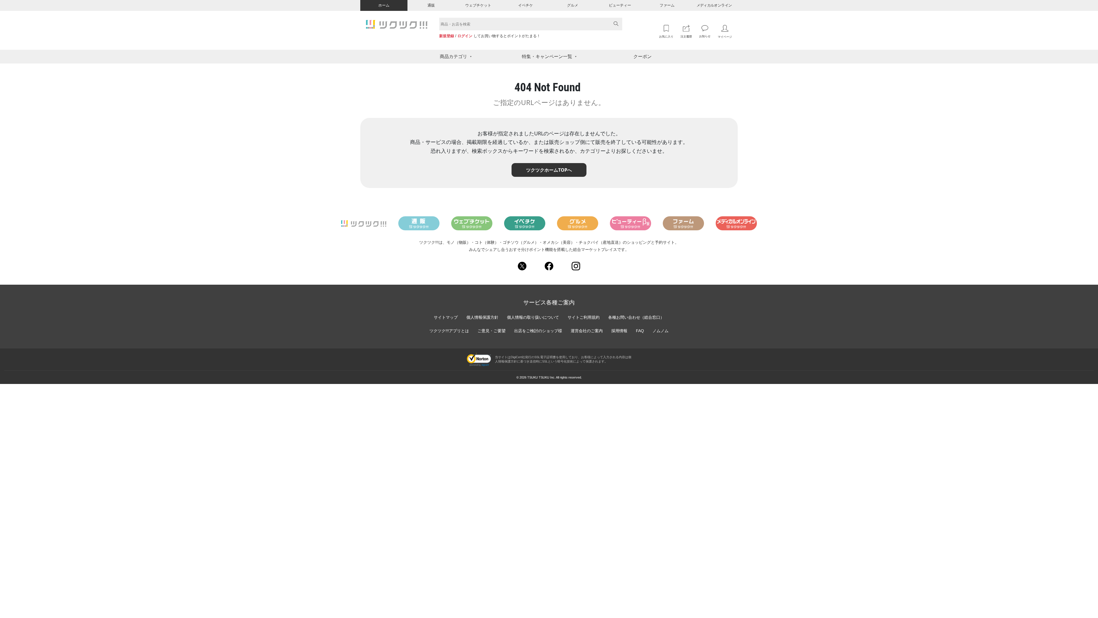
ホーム (383, 5)
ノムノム (661, 330)
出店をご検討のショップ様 (538, 330)
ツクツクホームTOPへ (549, 170)
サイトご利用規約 (584, 317)
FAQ (640, 330)
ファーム (667, 5)
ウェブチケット (478, 5)
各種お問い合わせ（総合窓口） (636, 317)
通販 (431, 5)
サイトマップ (446, 317)
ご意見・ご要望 (492, 330)
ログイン (465, 36)
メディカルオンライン (714, 5)
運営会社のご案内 (587, 330)
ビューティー (620, 5)
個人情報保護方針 (482, 317)
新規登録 (446, 36)
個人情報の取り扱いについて (533, 317)
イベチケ (525, 5)
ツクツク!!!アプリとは (449, 330)
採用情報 (619, 330)
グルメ (572, 5)
